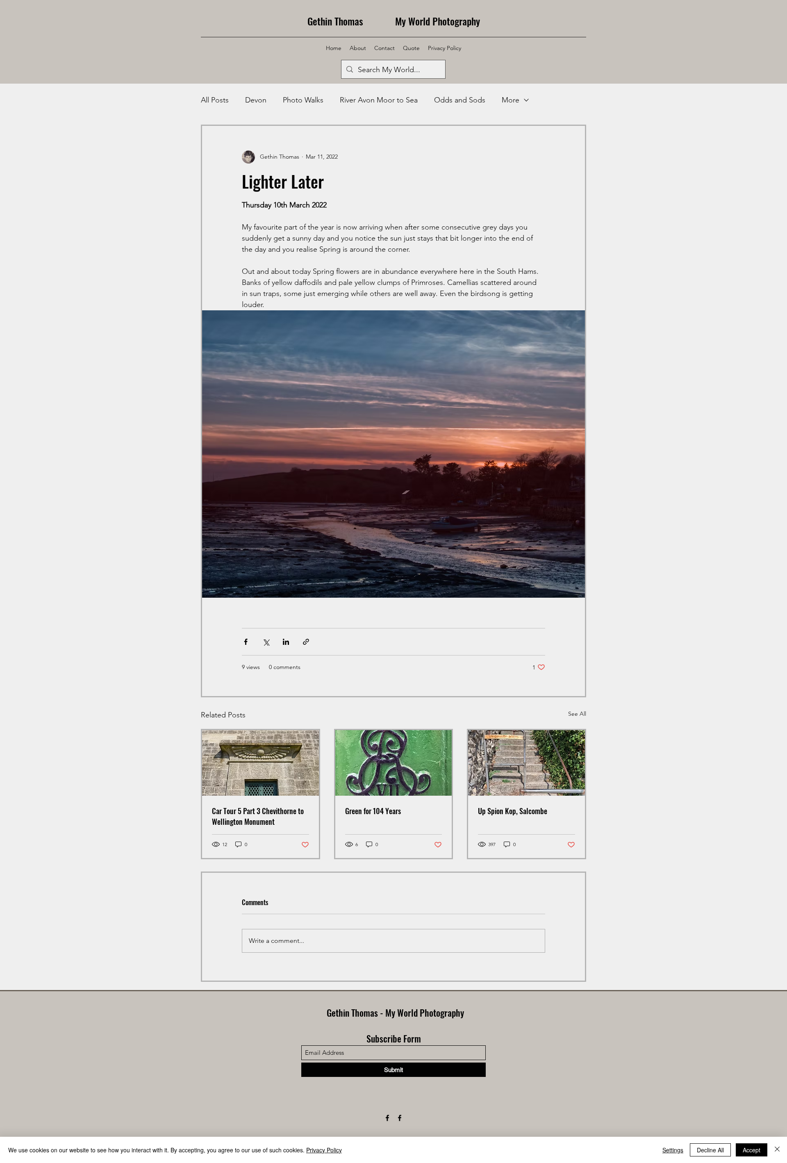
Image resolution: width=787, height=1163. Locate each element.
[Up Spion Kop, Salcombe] (526, 763)
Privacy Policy (324, 1150)
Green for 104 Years (373, 811)
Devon (255, 100)
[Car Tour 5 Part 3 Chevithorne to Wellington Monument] (260, 763)
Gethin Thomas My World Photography (393, 21)
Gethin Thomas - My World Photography (395, 1012)
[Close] (777, 1149)
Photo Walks (303, 100)
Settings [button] (672, 1150)
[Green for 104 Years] (393, 763)
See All (577, 713)
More (510, 100)
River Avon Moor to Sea (379, 100)
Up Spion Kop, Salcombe (512, 811)
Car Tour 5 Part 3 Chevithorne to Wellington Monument (258, 816)
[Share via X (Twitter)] (266, 642)
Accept (751, 1150)
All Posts (215, 100)
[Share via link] (306, 642)
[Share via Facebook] (246, 642)
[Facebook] (387, 1118)
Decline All (710, 1150)
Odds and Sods (459, 100)
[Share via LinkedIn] (286, 642)
